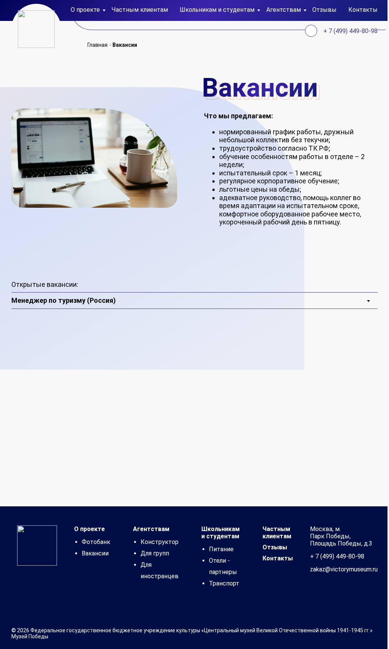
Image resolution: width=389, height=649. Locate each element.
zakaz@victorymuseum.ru (344, 569)
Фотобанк (96, 542)
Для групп (155, 553)
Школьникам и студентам (220, 532)
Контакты (363, 10)
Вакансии (95, 553)
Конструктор (160, 542)
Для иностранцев (160, 570)
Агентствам (151, 529)
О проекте (89, 529)
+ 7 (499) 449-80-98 (350, 31)
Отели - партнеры (223, 566)
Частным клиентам (140, 10)
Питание (221, 549)
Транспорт (224, 583)
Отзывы (324, 10)
